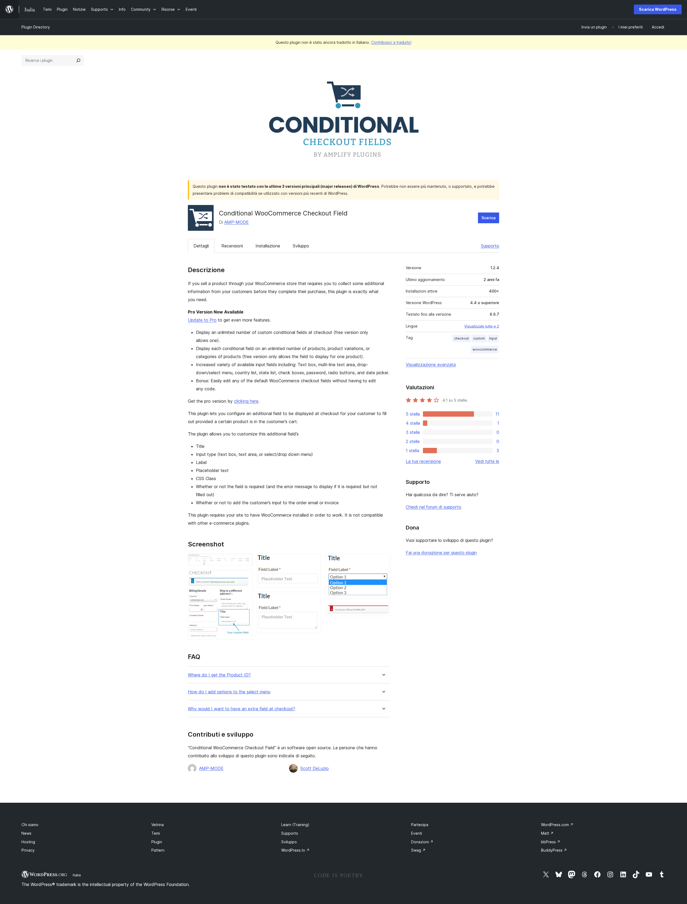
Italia (77, 875)
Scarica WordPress (658, 9)
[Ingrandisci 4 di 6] (314, 599)
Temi (155, 833)
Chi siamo (29, 824)
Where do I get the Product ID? (219, 675)
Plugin (156, 842)
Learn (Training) (295, 824)
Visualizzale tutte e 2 (481, 326)
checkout (461, 338)
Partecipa (419, 824)
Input (493, 338)
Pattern (158, 850)
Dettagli (201, 245)
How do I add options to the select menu (229, 691)
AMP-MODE (236, 222)
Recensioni (232, 245)
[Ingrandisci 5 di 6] (383, 561)
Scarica (488, 217)
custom (479, 338)
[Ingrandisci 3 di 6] (314, 561)
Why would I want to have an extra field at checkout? (241, 708)
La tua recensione (423, 461)
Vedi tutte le (487, 461)
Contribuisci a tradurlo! (391, 42)
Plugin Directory (35, 27)
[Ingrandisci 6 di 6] (383, 610)
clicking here (246, 401)
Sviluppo (301, 245)
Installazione (267, 245)
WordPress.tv (295, 850)
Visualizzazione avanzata (431, 364)
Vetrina (157, 824)
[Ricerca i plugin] (78, 60)
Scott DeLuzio (314, 768)
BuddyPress (554, 850)
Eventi (416, 833)
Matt (547, 833)
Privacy (28, 850)
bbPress (550, 842)
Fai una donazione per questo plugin (441, 552)
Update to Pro (202, 320)
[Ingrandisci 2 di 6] (245, 577)
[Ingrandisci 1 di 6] (245, 561)
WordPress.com (557, 824)
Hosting (28, 842)
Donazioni (422, 842)
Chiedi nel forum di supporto (433, 507)
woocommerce (485, 349)
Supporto (490, 245)
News (26, 833)
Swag (418, 850)
